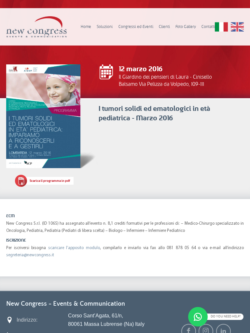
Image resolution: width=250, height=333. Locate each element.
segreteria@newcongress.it (30, 255)
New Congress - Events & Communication (65, 303)
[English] (237, 27)
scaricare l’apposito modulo (74, 248)
